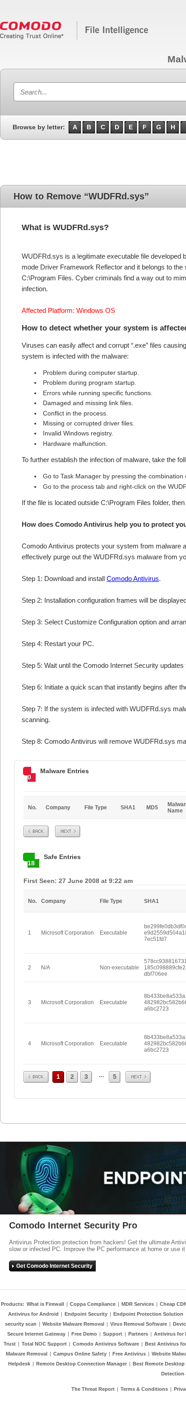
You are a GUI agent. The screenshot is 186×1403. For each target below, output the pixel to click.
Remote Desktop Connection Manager (81, 1363)
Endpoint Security (86, 1314)
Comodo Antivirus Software (106, 1343)
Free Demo (84, 1334)
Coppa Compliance (93, 1304)
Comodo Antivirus (133, 578)
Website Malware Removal (73, 1324)
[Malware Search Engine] (74, 38)
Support (112, 1334)
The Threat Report (93, 1389)
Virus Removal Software (138, 1324)
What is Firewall (45, 1304)
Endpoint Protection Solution (148, 1314)
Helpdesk (19, 1363)
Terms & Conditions (144, 1389)
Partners (138, 1334)
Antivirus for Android (33, 1314)
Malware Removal (26, 1353)
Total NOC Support (44, 1343)
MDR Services (137, 1304)
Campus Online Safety (80, 1353)
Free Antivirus (129, 1353)
